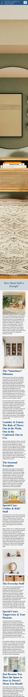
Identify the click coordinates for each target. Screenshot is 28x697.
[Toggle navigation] (25, 2)
